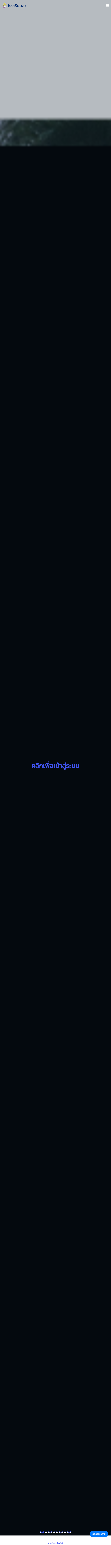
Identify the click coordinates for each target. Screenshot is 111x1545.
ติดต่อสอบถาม (99, 1533)
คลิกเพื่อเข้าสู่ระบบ (55, 765)
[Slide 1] (41, 1532)
